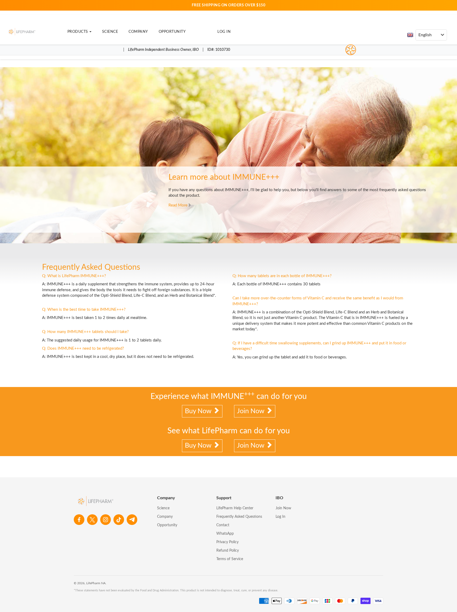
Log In (224, 32)
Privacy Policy (227, 542)
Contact (222, 525)
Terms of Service (229, 559)
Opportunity (172, 32)
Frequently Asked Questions (239, 517)
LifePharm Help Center (234, 508)
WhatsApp (225, 534)
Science (110, 32)
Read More (178, 205)
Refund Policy (227, 550)
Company (138, 32)
